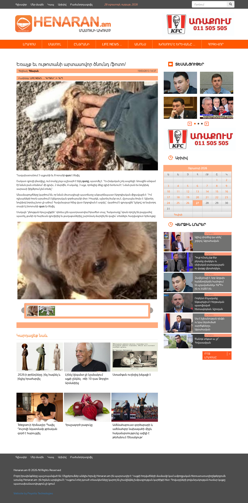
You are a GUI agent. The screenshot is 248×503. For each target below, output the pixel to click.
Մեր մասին (37, 4)
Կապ (50, 4)
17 (168, 197)
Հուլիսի (178, 214)
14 (207, 191)
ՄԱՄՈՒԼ (54, 44)
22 (216, 197)
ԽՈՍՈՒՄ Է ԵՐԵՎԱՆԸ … (177, 44)
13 (197, 191)
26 (187, 202)
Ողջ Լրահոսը (210, 355)
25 (178, 202)
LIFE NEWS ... (37, 78)
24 (168, 202)
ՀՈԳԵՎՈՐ (216, 44)
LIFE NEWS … (112, 44)
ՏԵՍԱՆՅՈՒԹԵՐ (189, 63)
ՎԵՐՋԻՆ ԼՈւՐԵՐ (190, 224)
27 (197, 202)
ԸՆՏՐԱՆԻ (82, 44)
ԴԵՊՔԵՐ (50, 78)
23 (226, 197)
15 (216, 191)
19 (187, 197)
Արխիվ (62, 4)
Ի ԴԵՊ (59, 78)
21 (207, 197)
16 (226, 191)
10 (168, 191)
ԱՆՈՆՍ (140, 44)
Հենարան (34, 70)
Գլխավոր (21, 4)
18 (178, 197)
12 (187, 191)
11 (178, 191)
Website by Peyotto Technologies (33, 493)
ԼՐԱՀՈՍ (29, 44)
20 (197, 197)
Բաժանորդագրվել (81, 4)
